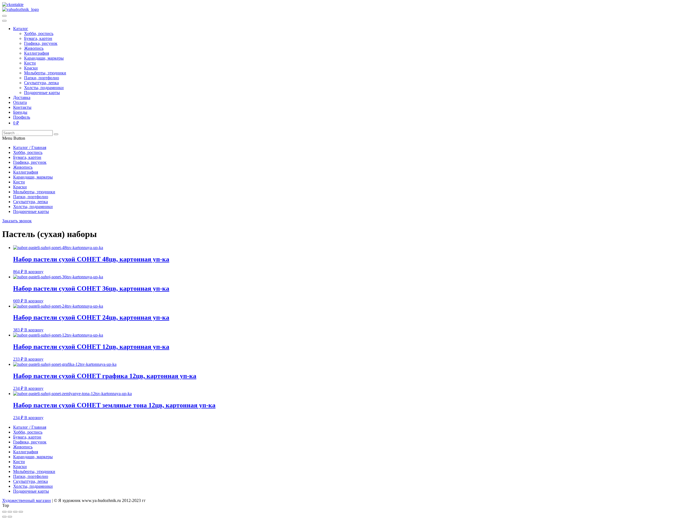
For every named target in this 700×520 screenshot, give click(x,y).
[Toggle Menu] (4, 21)
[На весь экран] (15, 512)
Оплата (20, 102)
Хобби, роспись (38, 33)
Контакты (22, 107)
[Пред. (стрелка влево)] (4, 517)
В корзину (33, 271)
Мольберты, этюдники (45, 73)
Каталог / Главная (29, 147)
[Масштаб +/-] (21, 512)
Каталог (20, 28)
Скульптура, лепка (41, 82)
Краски (31, 68)
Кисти (30, 63)
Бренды (20, 112)
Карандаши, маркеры (44, 58)
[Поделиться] (10, 512)
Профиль (21, 117)
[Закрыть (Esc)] (4, 512)
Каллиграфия (36, 53)
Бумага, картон (38, 38)
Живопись (33, 48)
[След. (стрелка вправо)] (10, 517)
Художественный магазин (26, 500)
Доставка (21, 97)
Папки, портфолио (41, 77)
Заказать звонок (17, 220)
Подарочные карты (42, 92)
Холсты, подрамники (44, 87)
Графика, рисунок (40, 43)
